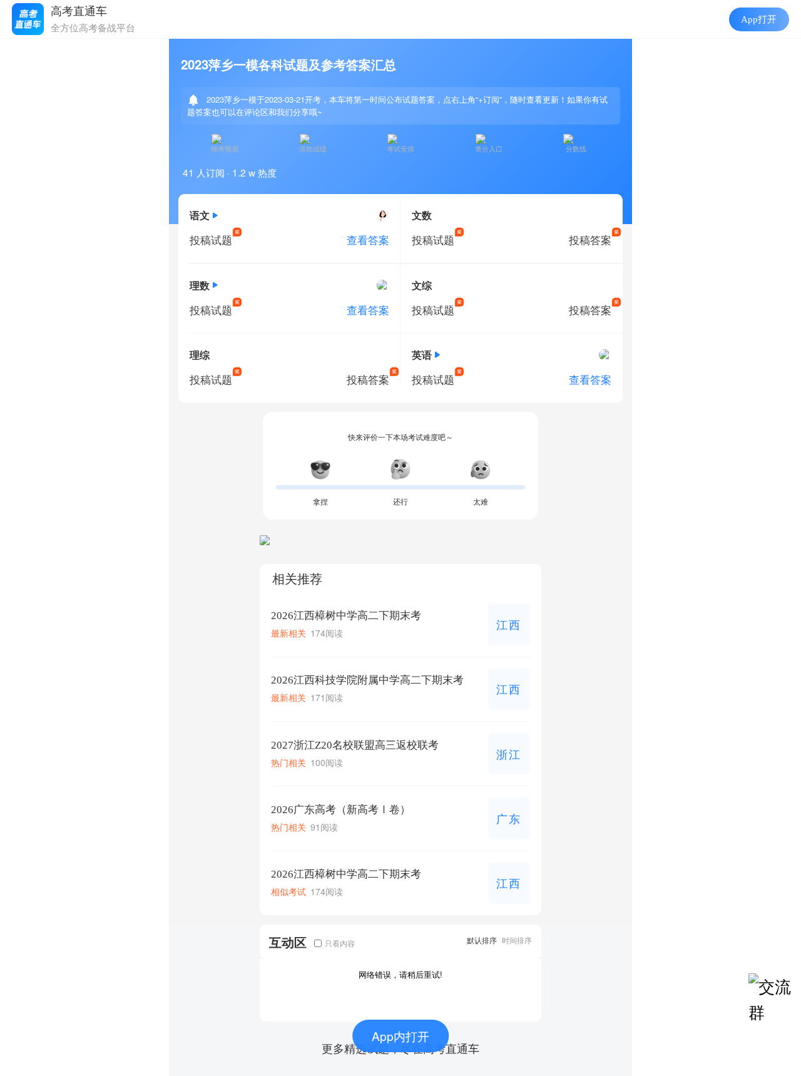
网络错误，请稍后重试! (400, 974)
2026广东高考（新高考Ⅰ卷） (341, 810)
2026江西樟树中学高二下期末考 (346, 616)
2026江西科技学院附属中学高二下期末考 (367, 680)
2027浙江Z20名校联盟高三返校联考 (355, 745)
